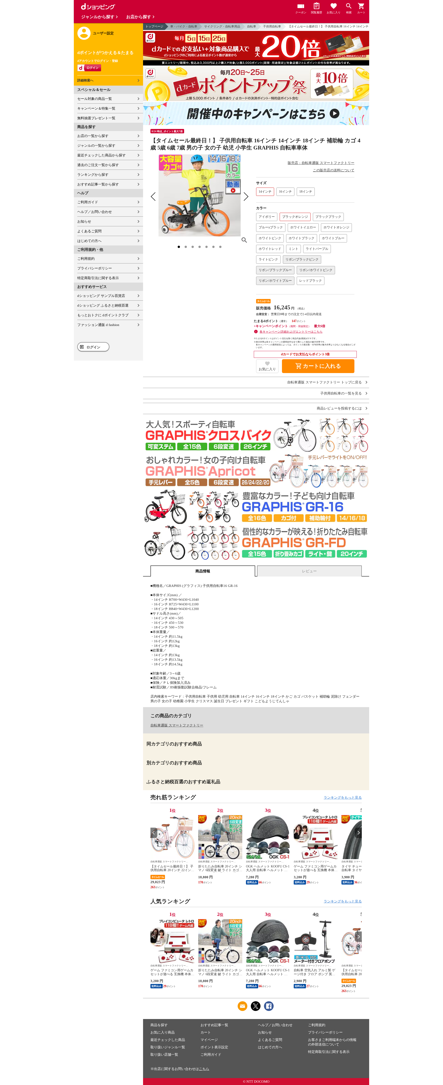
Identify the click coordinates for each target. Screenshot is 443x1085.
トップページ (154, 26)
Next (358, 833)
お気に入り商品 (162, 1032)
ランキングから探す (92, 174)
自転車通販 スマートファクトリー (176, 725)
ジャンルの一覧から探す (96, 145)
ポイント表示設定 (214, 1047)
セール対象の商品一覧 (94, 99)
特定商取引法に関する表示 (98, 278)
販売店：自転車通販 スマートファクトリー (321, 163)
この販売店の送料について (333, 170)
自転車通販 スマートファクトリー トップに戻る (324, 382)
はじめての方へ (89, 241)
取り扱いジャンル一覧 (167, 1047)
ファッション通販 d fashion (98, 325)
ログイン (93, 347)
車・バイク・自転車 (183, 26)
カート (206, 1032)
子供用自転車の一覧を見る (341, 393)
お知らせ (84, 221)
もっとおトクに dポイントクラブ (103, 315)
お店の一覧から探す (92, 136)
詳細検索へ (85, 80)
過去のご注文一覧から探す (98, 165)
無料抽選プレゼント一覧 (96, 118)
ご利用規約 (86, 258)
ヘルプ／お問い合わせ (94, 212)
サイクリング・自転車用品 (222, 26)
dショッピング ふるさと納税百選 (103, 305)
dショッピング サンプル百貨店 (101, 296)
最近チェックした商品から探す (101, 155)
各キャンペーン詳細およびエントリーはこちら (291, 331)
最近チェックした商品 (167, 1040)
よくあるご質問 (89, 231)
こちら (204, 1069)
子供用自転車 (272, 26)
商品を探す (159, 1025)
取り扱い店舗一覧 (164, 1054)
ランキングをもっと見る (343, 797)
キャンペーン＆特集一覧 (96, 108)
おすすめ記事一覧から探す (98, 184)
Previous (153, 833)
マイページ (209, 1040)
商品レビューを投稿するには (339, 408)
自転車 (251, 26)
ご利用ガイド (87, 202)
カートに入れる (318, 366)
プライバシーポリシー (94, 268)
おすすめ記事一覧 (214, 1025)
